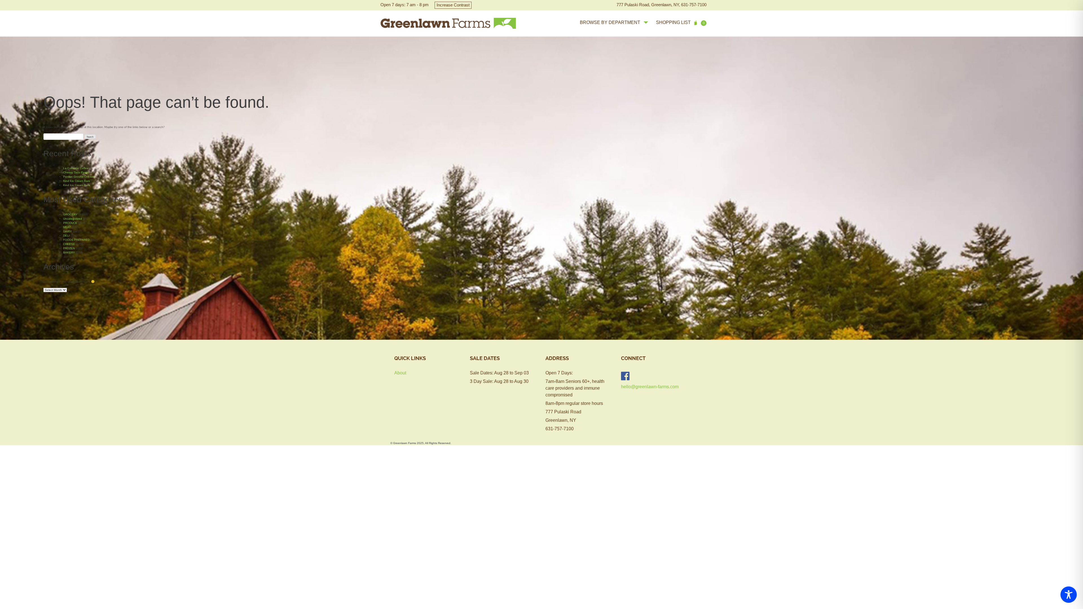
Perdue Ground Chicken (79, 176)
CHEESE (69, 244)
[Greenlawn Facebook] (625, 375)
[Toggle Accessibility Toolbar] (1068, 594)
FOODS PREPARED (76, 239)
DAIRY (67, 231)
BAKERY (69, 252)
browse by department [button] (610, 22)
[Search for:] (63, 136)
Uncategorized (72, 218)
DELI (66, 235)
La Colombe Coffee (76, 168)
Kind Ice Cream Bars (76, 180)
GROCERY (70, 214)
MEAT (67, 227)
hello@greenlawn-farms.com (650, 386)
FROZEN (69, 248)
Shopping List (680, 22)
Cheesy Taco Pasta (76, 172)
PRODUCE (70, 222)
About (400, 372)
